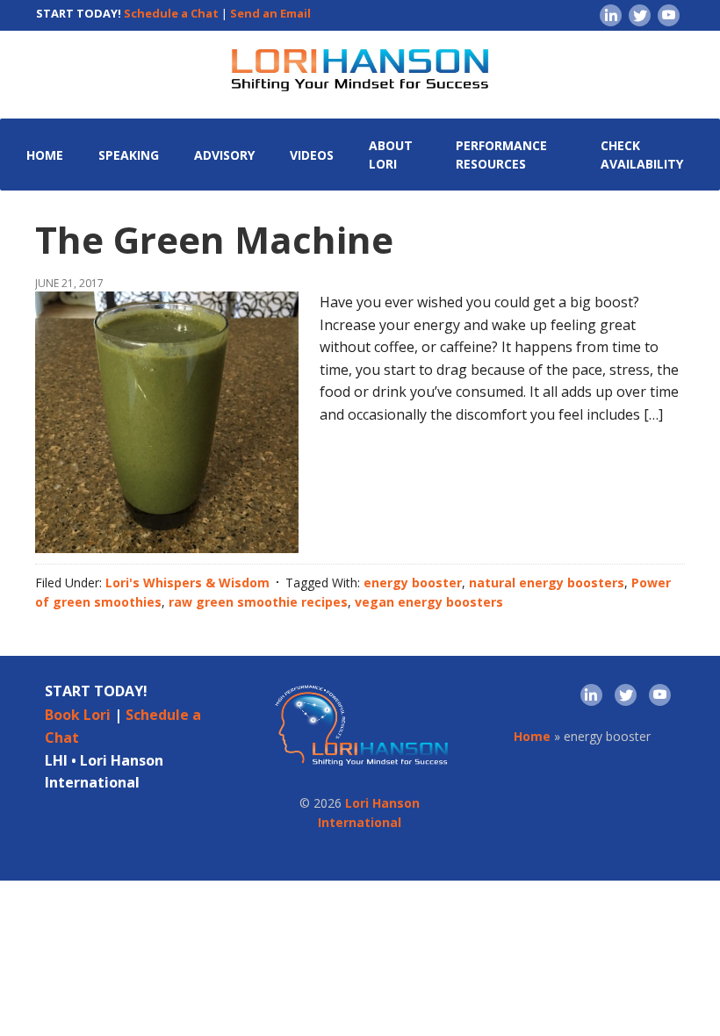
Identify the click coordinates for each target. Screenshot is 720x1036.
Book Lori (78, 714)
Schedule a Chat (171, 13)
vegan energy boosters (429, 602)
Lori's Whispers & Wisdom (187, 582)
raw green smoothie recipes (258, 602)
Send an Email (270, 13)
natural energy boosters (546, 582)
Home (532, 736)
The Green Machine (214, 239)
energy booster (413, 582)
